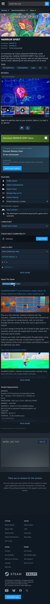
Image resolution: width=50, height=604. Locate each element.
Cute (33, 68)
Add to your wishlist (12, 168)
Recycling (27, 537)
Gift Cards (8, 541)
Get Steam (28, 551)
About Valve (28, 525)
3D (40, 68)
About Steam (10, 525)
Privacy (7, 551)
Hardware (27, 533)
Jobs (25, 529)
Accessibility (9, 555)
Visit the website (8, 257)
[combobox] (26, 4)
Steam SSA (9, 529)
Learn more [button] (41, 239)
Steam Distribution (12, 537)
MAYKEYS (12, 43)
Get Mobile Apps (13, 597)
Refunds (8, 567)
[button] (5, 10)
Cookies (8, 563)
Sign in (3, 120)
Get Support (28, 559)
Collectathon (23, 68)
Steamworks (9, 533)
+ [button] (45, 68)
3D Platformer (8, 68)
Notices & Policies (11, 559)
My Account (28, 563)
